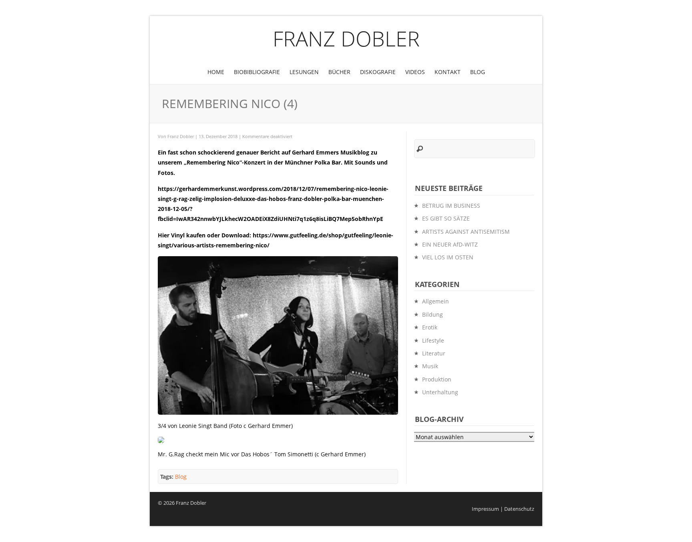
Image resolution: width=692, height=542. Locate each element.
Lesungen (304, 72)
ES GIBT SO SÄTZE (446, 218)
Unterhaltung (440, 392)
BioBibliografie (257, 72)
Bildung (432, 314)
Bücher (339, 72)
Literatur (433, 353)
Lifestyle (433, 340)
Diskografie (378, 72)
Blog (477, 72)
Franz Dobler (346, 38)
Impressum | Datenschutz (503, 509)
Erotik (429, 327)
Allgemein (435, 301)
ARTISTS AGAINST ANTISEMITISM (466, 231)
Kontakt (448, 72)
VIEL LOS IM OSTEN (447, 257)
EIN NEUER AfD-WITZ (450, 244)
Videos (415, 72)
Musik (430, 366)
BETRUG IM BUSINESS (451, 205)
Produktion (436, 379)
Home (215, 72)
